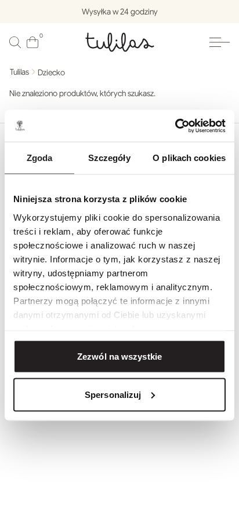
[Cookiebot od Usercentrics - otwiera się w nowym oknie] (175, 125)
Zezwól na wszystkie (119, 356)
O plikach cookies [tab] (189, 158)
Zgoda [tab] (40, 158)
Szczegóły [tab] (109, 158)
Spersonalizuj (113, 394)
